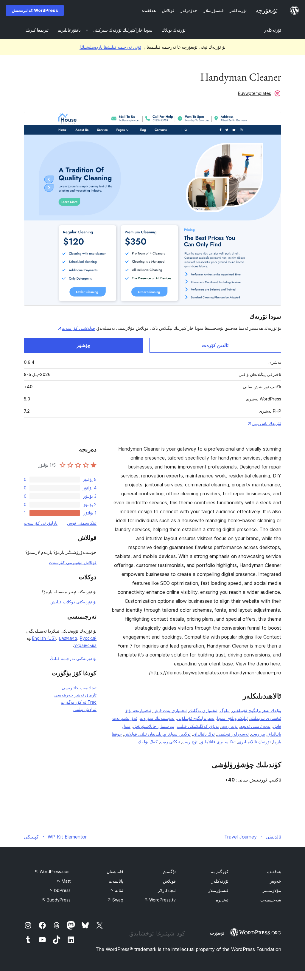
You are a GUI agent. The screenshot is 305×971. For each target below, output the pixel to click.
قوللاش (169, 881)
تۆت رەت (229, 726)
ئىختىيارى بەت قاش (170, 710)
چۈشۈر (84, 345)
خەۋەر (275, 881)
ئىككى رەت (170, 741)
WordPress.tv (160, 899)
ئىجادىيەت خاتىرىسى (79, 687)
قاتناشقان (115, 871)
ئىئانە (116, 890)
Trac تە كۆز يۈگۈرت (79, 702)
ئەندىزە (222, 899)
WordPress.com (53, 871)
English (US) (44, 638)
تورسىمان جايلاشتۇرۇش (153, 726)
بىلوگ (225, 710)
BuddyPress (56, 899)
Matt (64, 881)
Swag (115, 899)
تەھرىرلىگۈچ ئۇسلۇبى (195, 718)
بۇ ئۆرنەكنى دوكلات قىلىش (73, 601)
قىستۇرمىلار (218, 890)
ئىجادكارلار (167, 890)
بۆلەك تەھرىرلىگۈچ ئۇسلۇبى (256, 710)
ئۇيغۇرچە (217, 933)
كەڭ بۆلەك (148, 741)
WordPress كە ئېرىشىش (35, 10)
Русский (88, 638)
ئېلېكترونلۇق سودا (232, 718)
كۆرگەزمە (219, 871)
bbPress (60, 890)
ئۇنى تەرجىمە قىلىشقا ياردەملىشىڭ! (110, 47)
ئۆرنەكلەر (272, 30)
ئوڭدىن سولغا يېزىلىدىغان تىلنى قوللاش (157, 733)
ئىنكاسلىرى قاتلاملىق (218, 741)
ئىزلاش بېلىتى (85, 709)
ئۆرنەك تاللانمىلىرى (254, 741)
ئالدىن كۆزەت (215, 345)
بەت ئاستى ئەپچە (255, 726)
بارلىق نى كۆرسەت (40, 522)
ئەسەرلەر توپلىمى (233, 733)
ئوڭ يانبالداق (204, 733)
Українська (85, 645)
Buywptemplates (254, 93)
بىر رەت (258, 733)
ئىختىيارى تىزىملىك (265, 718)
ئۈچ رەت (189, 741)
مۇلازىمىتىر (272, 890)
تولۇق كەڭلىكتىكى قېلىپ (198, 726)
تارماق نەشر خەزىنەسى (75, 694)
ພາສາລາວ (68, 638)
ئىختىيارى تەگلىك (203, 710)
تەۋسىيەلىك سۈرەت (157, 718)
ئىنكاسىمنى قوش (82, 522)
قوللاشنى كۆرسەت (78, 328)
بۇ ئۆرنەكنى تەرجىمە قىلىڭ (73, 658)
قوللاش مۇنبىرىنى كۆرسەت (73, 562)
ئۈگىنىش (168, 871)
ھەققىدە (274, 871)
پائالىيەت (116, 881)
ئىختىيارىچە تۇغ (138, 710)
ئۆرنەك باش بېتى (266, 423)
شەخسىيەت (270, 899)
